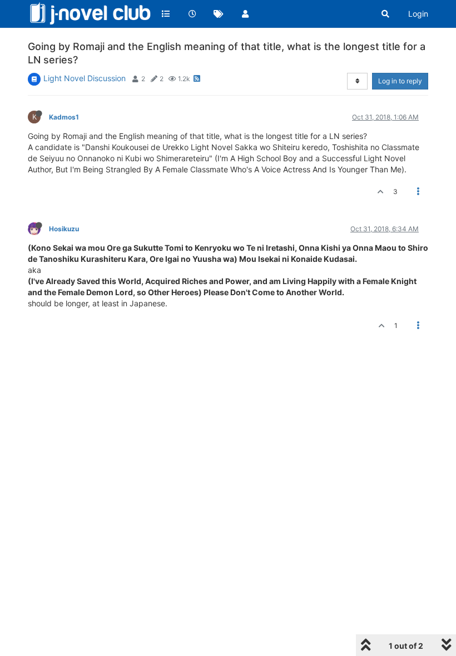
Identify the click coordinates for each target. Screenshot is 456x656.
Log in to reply (400, 81)
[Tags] (218, 14)
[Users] (245, 14)
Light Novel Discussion (84, 78)
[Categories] (165, 14)
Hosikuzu (64, 229)
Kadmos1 (64, 117)
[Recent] (192, 14)
